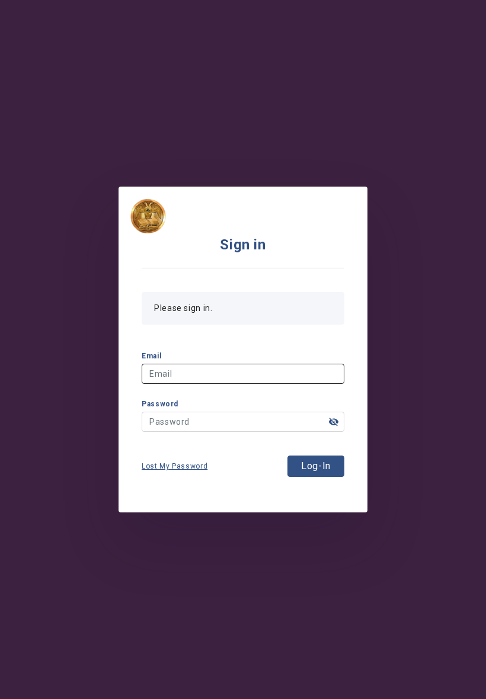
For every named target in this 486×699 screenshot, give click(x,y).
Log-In (316, 466)
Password (160, 404)
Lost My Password (174, 466)
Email (151, 356)
